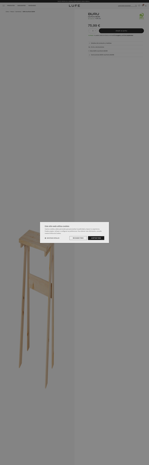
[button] (52, 238)
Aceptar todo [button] (96, 238)
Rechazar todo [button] (78, 238)
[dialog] (74, 232)
